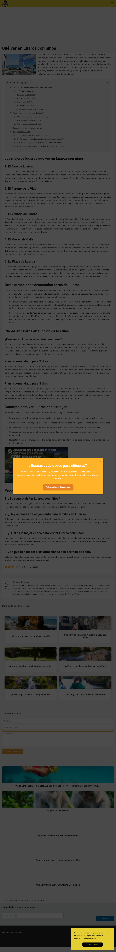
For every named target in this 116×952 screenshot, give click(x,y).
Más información (90, 938)
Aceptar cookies (92, 944)
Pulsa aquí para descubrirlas (58, 487)
